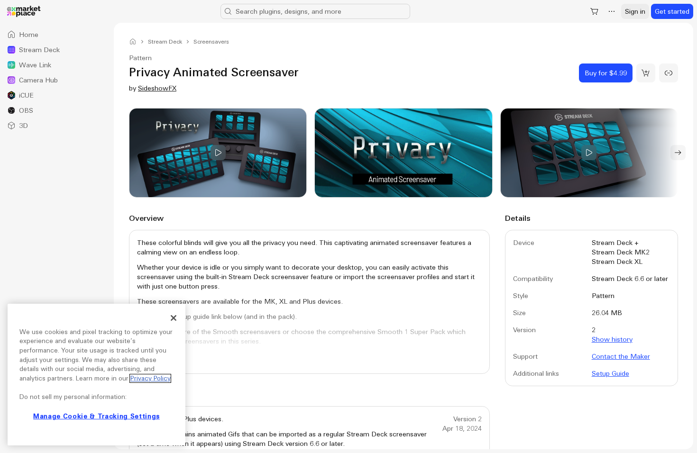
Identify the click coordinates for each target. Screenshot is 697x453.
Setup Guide (610, 373)
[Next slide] (678, 152)
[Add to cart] (645, 72)
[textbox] (309, 304)
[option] (57, 34)
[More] (611, 11)
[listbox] (57, 80)
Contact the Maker (621, 356)
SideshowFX (157, 88)
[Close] (173, 318)
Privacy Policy (150, 378)
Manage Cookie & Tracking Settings (96, 416)
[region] (96, 374)
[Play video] (218, 153)
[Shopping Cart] (594, 11)
